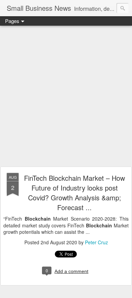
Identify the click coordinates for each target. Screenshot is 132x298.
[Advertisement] (66, 96)
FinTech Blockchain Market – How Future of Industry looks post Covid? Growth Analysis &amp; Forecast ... (74, 192)
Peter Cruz (96, 242)
